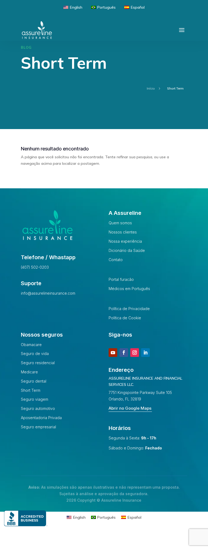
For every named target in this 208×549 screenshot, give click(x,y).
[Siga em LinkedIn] (145, 352)
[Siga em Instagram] (134, 352)
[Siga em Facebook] (123, 352)
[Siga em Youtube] (113, 352)
